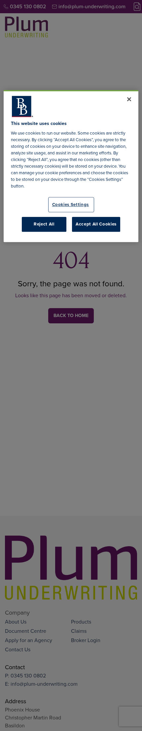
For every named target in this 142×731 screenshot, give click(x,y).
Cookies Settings (70, 204)
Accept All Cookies (96, 224)
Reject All (44, 224)
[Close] (129, 99)
